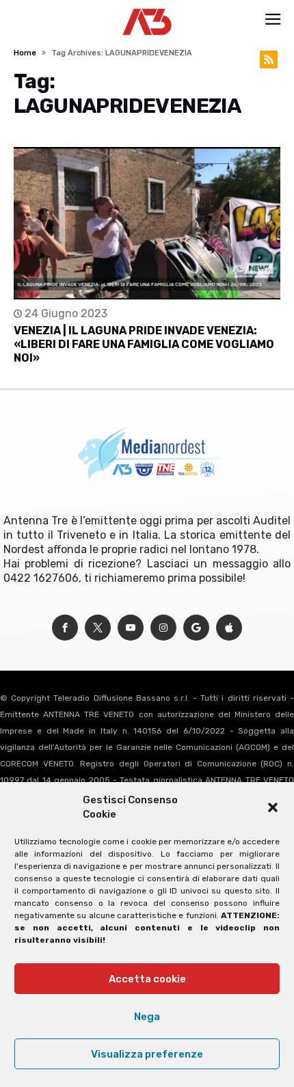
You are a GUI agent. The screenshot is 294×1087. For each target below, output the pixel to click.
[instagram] (163, 628)
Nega (147, 1016)
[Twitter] (98, 628)
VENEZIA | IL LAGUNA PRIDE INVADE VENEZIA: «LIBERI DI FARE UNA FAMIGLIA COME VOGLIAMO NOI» (144, 344)
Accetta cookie (147, 979)
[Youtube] (131, 628)
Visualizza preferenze (147, 1054)
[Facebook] (65, 628)
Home (25, 53)
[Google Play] (196, 628)
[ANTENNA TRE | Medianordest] (147, 8)
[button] (273, 807)
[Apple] (229, 628)
